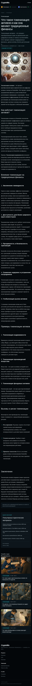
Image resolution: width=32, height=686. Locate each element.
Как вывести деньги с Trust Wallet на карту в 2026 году (14, 528)
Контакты (3, 676)
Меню (29, 2)
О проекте (3, 674)
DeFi (2, 657)
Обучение (3, 655)
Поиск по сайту (6, 545)
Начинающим (9, 12)
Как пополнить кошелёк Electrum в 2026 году (12, 535)
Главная (2, 12)
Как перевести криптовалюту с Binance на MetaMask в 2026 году (15, 532)
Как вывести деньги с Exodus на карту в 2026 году (13, 538)
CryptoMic (5, 3)
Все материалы (6, 543)
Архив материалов (5, 665)
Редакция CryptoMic (7, 48)
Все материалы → (6, 556)
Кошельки (3, 659)
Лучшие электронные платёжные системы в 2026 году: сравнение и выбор (14, 525)
